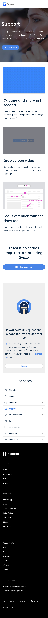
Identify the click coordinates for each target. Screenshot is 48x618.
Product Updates (9, 543)
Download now (10, 47)
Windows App (7, 500)
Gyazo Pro (9, 343)
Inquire (24, 366)
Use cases (24, 381)
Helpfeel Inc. (10, 608)
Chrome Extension (9, 509)
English (35, 601)
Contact (5, 552)
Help (4, 547)
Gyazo (5, 470)
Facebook (6, 570)
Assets (5, 561)
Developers (7, 556)
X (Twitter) (6, 565)
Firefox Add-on (8, 513)
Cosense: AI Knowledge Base (13, 591)
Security (5, 483)
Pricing (5, 479)
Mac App (6, 504)
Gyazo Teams (7, 474)
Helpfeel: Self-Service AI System (14, 586)
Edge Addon (7, 517)
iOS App (5, 522)
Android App (7, 526)
